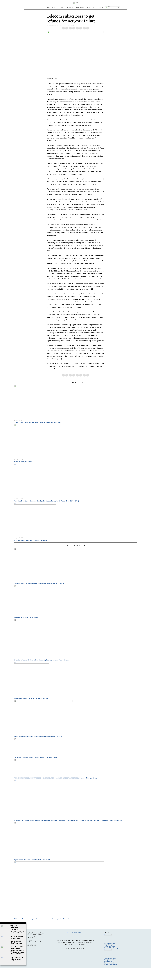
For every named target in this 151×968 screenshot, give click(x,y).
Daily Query (71, 25)
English (111, 7)
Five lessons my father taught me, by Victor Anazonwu (31, 698)
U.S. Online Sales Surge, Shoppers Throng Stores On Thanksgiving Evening (111, 945)
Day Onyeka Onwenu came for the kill (26, 617)
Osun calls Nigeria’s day (23, 462)
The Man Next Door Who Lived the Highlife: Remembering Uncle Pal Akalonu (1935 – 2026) (46, 501)
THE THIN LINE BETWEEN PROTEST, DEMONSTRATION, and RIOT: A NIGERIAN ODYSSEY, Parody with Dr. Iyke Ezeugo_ (56, 778)
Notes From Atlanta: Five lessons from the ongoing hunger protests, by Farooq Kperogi (41, 660)
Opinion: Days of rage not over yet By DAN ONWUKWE (32, 860)
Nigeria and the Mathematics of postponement (30, 540)
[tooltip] (120, 3)
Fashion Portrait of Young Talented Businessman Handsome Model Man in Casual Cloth (110, 961)
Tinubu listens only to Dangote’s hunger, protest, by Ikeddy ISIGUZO (35, 757)
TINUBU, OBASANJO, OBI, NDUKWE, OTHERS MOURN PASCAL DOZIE (17, 929)
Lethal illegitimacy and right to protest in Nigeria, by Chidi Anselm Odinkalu (38, 736)
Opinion (49, 11)
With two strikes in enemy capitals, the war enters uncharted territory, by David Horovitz (41, 919)
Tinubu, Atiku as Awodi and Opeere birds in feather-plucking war (37, 422)
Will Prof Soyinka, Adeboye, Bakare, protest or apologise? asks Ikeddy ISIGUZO (39, 583)
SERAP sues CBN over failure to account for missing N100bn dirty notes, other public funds (17, 950)
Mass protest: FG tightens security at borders (17, 959)
